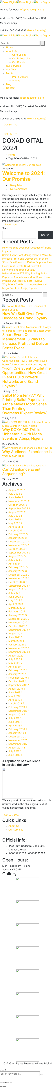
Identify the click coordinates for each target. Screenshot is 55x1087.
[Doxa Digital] (8, 1)
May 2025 (15, 523)
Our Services (15, 829)
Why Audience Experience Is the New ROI (27, 454)
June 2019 (15, 692)
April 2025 (15, 526)
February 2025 (18, 534)
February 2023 (17, 611)
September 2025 (19, 508)
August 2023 (17, 589)
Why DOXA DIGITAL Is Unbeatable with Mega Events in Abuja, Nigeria (23, 434)
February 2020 (17, 670)
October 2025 (17, 504)
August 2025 (17, 512)
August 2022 (16, 633)
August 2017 (16, 747)
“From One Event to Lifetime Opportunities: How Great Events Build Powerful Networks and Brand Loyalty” (27, 266)
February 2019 (17, 707)
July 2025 (15, 515)
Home (11, 154)
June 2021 (15, 637)
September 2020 (19, 651)
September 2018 (18, 710)
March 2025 (16, 530)
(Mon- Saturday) (36, 30)
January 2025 (17, 537)
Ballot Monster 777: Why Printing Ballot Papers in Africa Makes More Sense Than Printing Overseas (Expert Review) (26, 277)
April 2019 (15, 699)
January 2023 (17, 615)
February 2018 (17, 729)
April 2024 (15, 563)
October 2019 (17, 681)
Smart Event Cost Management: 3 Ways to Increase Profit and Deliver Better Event (25, 341)
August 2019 (16, 688)
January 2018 (17, 732)
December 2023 (18, 574)
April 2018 (15, 725)
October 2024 (17, 548)
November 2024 (19, 545)
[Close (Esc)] (1, 1082)
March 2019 (16, 703)
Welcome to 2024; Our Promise (23, 176)
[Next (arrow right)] (4, 1086)
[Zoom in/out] (11, 1082)
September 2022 (19, 629)
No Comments (18, 188)
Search (6, 228)
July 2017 (15, 751)
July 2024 (15, 559)
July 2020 (15, 659)
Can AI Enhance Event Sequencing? (21, 471)
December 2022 (18, 618)
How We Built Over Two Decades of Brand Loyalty (24, 315)
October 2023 (17, 582)
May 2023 (15, 600)
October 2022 (17, 626)
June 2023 (15, 596)
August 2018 (16, 714)
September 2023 (19, 585)
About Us (13, 825)
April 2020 (15, 666)
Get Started (10, 124)
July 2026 (15, 493)
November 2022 (19, 622)
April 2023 (15, 604)
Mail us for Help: (9, 9)
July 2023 (15, 593)
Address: (5, 18)
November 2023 (18, 578)
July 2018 (14, 718)
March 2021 (16, 640)
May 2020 (15, 662)
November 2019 (18, 677)
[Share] (4, 1082)
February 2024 (18, 567)
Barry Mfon (16, 185)
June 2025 (15, 519)
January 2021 (17, 644)
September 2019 (18, 685)
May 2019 (15, 696)
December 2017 (18, 736)
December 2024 (18, 541)
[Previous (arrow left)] (1, 1086)
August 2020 (16, 655)
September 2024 (19, 552)
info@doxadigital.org (32, 9)
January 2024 (17, 570)
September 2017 (18, 743)
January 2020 (17, 674)
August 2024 (17, 556)
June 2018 (15, 721)
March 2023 (16, 607)
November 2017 (18, 740)
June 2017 (15, 754)
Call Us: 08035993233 (13, 30)
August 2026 (16, 490)
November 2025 (19, 501)
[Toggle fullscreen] (7, 1082)
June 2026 (15, 497)
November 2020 (18, 648)
